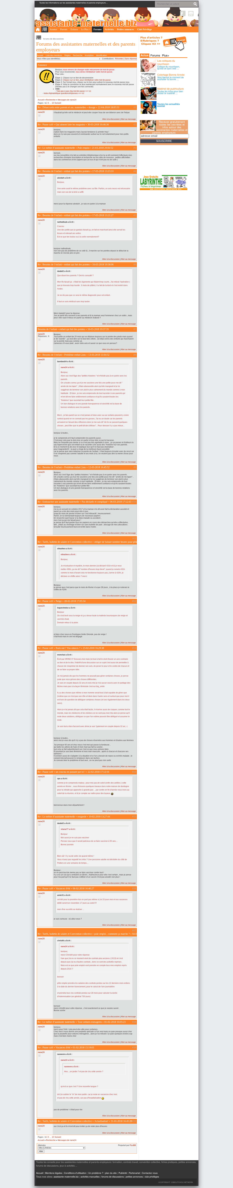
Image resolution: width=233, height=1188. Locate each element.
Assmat (53, 29)
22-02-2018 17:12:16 (98, 771)
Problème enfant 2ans (75, 354)
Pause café (47, 124)
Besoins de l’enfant (52, 171)
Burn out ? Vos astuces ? (68, 648)
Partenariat (134, 1173)
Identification (101, 55)
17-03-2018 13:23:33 (102, 171)
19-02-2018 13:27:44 (99, 816)
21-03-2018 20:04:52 (102, 147)
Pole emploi (83, 147)
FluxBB (133, 1145)
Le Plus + (85, 29)
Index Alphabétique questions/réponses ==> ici (64, 93)
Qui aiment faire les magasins (70, 124)
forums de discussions (112, 1176)
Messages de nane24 (67, 100)
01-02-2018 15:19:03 (83, 1047)
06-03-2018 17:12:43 (120, 501)
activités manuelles (90, 1176)
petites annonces (134, 1176)
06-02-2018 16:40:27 (83, 888)
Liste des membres (54, 55)
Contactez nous (150, 1173)
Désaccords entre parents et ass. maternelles (64, 107)
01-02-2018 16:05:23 (115, 1022)
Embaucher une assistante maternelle (60, 501)
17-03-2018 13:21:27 (102, 215)
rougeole (82, 816)
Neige (59, 601)
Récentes (119, 59)
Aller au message (128, 119)
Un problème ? (95, 1173)
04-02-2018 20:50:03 (142, 933)
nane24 (41, 112)
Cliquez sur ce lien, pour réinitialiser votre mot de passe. (87, 80)
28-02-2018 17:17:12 (170, 542)
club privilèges (152, 1176)
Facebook (183, 13)
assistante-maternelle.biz (66, 1176)
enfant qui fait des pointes (77, 171)
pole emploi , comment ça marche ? (112, 933)
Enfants (74, 29)
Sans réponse (131, 59)
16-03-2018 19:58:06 (102, 264)
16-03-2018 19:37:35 (98, 329)
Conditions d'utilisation (75, 1173)
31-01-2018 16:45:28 (121, 1121)
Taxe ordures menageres (90, 1022)
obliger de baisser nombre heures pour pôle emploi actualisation (126, 542)
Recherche (77, 55)
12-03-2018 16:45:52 (99, 467)
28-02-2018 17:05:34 (74, 601)
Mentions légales (53, 1173)
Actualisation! (101, 1121)
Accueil (40, 55)
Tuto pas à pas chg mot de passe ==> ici (73, 91)
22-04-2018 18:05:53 (108, 107)
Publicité (123, 1173)
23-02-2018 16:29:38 (93, 648)
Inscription (89, 55)
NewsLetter (191, 13)
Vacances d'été (63, 888)
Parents (63, 29)
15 (53, 103)
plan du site (111, 1173)
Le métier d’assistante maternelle (58, 147)
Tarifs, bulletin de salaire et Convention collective (67, 542)
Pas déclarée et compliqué (94, 501)
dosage (91, 107)
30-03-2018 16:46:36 (98, 124)
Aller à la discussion (111, 119)
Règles (67, 55)
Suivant (58, 103)
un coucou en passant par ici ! (70, 771)
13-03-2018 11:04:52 (98, 354)
